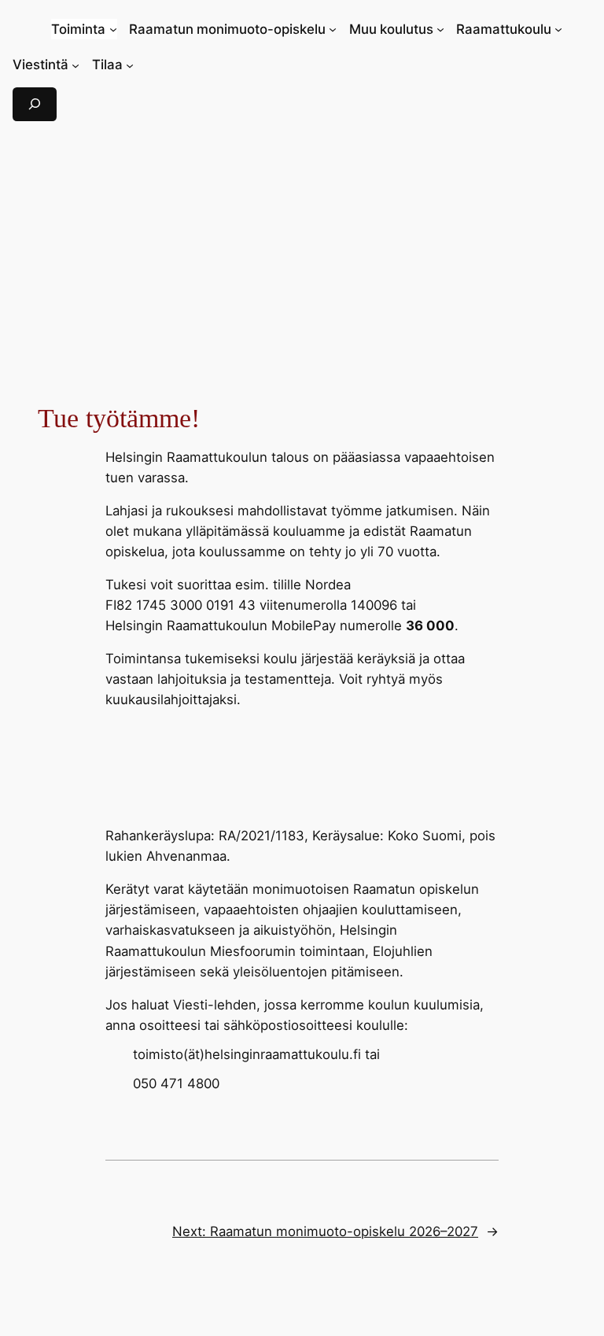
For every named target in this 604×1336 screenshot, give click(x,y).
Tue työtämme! (119, 418)
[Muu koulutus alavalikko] (440, 29)
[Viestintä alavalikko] (75, 64)
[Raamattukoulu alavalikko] (558, 29)
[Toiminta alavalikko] (113, 29)
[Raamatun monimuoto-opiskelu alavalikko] (333, 29)
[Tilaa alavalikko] (130, 64)
